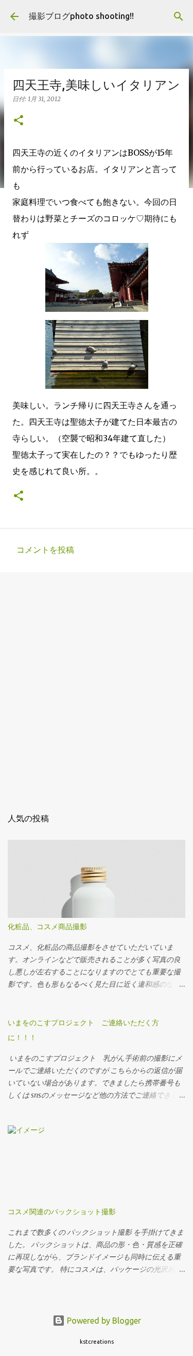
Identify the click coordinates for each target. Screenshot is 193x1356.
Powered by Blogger (103, 1320)
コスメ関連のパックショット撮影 (62, 1212)
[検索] (178, 16)
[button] (18, 121)
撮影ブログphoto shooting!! (81, 16)
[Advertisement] (96, 684)
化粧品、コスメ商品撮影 (47, 926)
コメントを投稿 (45, 549)
